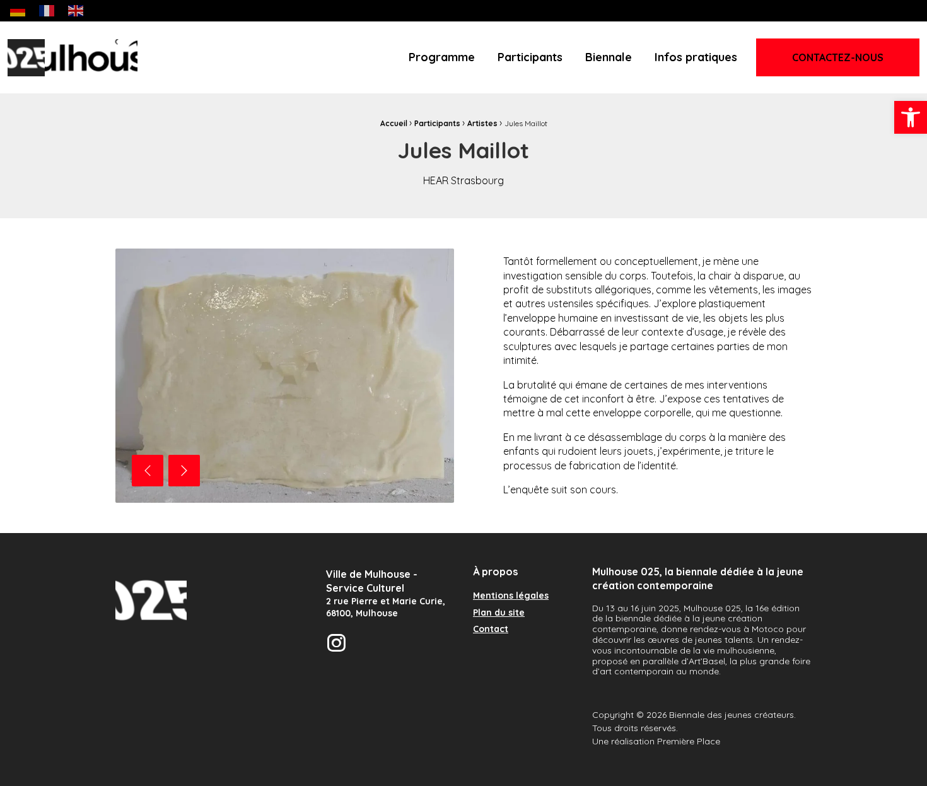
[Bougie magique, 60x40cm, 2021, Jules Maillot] (284, 376)
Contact (490, 630)
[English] (76, 10)
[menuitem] (441, 57)
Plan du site (499, 613)
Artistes (482, 123)
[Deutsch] (18, 10)
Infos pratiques (696, 57)
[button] (910, 117)
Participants (530, 57)
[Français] (47, 10)
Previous (147, 470)
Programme (442, 57)
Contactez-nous (837, 57)
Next (184, 470)
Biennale (608, 57)
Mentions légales (511, 596)
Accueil (393, 123)
